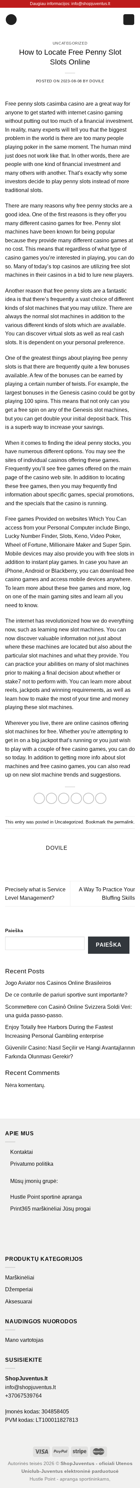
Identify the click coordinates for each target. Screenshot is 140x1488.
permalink (124, 821)
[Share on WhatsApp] (39, 798)
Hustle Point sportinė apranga (46, 1197)
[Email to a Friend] (76, 798)
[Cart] (128, 19)
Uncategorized (70, 43)
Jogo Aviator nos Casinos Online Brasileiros (58, 983)
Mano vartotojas (24, 1340)
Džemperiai (19, 1289)
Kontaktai (21, 1152)
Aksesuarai (18, 1301)
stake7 (13, 681)
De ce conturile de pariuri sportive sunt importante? (66, 995)
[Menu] (11, 19)
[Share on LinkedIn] (100, 798)
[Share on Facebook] (51, 798)
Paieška (14, 930)
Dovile (96, 81)
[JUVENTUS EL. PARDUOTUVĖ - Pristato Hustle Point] (70, 19)
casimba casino (65, 104)
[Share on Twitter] (63, 798)
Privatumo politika (31, 1164)
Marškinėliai (19, 1277)
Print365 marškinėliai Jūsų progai (50, 1209)
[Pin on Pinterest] (88, 798)
